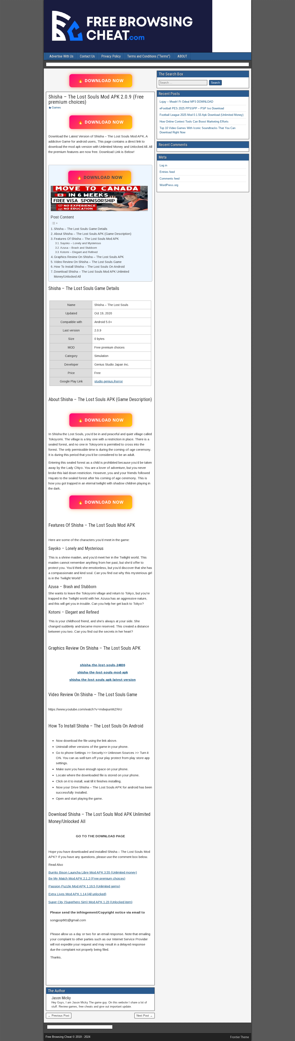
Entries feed (167, 172)
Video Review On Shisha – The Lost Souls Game (88, 262)
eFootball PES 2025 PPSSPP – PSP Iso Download (192, 108)
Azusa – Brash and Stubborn (78, 247)
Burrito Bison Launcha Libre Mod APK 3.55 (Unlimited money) (92, 872)
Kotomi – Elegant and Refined (79, 252)
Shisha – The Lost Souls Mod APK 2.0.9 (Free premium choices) (96, 99)
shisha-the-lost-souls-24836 (102, 665)
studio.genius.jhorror (108, 381)
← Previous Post (58, 1015)
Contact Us (87, 56)
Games (56, 107)
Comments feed (169, 178)
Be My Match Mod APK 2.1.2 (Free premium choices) (86, 878)
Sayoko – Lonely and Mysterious (80, 243)
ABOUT (182, 56)
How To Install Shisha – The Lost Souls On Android (89, 266)
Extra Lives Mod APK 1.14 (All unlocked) (77, 894)
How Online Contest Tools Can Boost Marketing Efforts (194, 121)
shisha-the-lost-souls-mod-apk (102, 672)
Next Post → (144, 1015)
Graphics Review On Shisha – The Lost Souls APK (89, 257)
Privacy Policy (111, 56)
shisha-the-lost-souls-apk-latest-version (102, 679)
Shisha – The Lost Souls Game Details (80, 229)
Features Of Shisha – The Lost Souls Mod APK (86, 238)
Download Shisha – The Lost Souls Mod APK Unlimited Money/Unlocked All (91, 274)
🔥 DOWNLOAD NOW (101, 80)
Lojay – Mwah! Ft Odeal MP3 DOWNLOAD (186, 101)
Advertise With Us (61, 56)
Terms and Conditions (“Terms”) (148, 56)
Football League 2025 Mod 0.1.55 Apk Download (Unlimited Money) (201, 114)
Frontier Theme (239, 1037)
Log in (163, 165)
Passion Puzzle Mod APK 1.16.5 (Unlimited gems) (84, 886)
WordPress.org (169, 185)
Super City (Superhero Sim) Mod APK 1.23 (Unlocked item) (90, 902)
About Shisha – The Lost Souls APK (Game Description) (92, 234)
